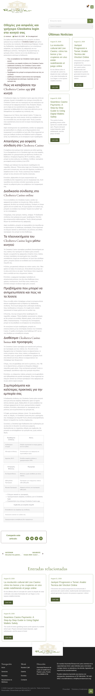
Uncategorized (32, 36)
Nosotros (4, 675)
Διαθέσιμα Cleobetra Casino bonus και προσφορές (24, 77)
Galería (23, 671)
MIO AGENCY (26, 690)
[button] (92, 6)
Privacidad (66, 689)
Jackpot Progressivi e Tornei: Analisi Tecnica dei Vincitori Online (81, 51)
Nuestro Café (25, 667)
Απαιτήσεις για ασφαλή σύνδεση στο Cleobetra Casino (25, 63)
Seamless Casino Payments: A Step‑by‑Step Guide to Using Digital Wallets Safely (21, 620)
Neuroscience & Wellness (6, 681)
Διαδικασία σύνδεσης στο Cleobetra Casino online (24, 65)
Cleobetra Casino (28, 42)
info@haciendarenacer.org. (82, 678)
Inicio (3, 667)
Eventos (23, 675)
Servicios (4, 671)
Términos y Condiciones (80, 689)
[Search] (90, 21)
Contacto (24, 680)
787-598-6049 (80, 676)
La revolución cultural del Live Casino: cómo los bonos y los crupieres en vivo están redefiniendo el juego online (23, 585)
